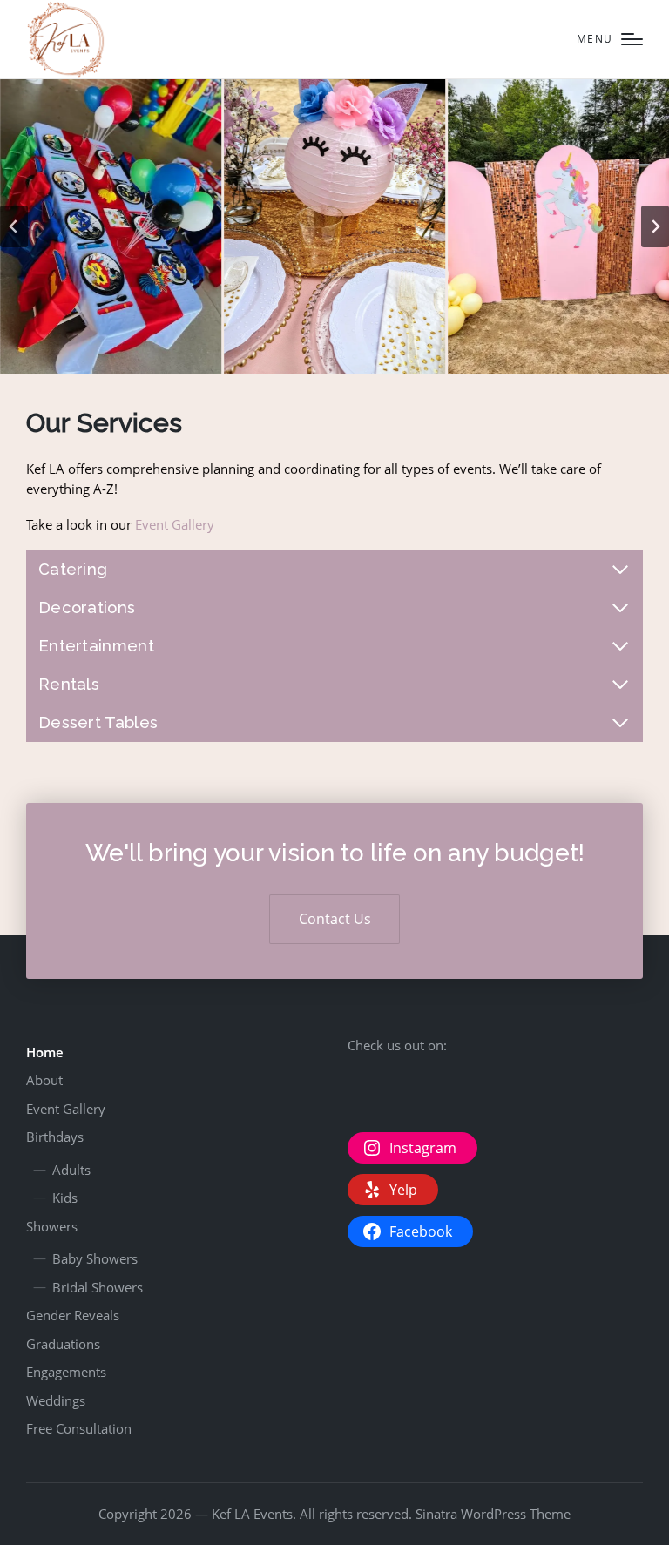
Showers (52, 1226)
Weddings (55, 1400)
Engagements (66, 1371)
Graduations (63, 1344)
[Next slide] (655, 226)
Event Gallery (174, 524)
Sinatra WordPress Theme (493, 1513)
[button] (110, 226)
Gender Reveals (72, 1315)
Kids (65, 1197)
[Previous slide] (14, 226)
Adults (71, 1169)
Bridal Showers (97, 1287)
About (44, 1080)
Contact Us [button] (335, 918)
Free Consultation (79, 1428)
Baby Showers (95, 1258)
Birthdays (55, 1136)
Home (45, 1052)
